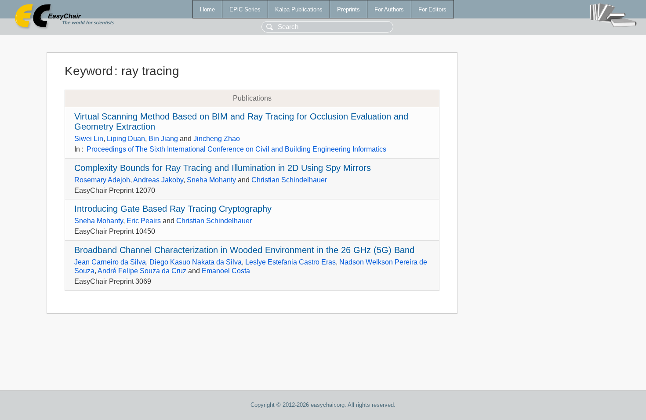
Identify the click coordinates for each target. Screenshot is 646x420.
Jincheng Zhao (216, 138)
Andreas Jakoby (158, 180)
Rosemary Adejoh (102, 180)
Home (207, 9)
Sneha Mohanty (211, 180)
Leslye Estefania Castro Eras (290, 262)
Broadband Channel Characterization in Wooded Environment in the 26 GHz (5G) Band (244, 250)
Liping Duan (126, 138)
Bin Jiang (163, 138)
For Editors (432, 9)
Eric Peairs (144, 220)
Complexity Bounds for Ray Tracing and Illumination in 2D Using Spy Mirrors (222, 168)
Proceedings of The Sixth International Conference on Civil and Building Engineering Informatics (236, 149)
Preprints (348, 9)
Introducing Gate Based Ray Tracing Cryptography (173, 209)
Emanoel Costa (226, 271)
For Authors (389, 9)
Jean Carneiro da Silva (110, 262)
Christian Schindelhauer (289, 180)
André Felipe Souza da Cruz (142, 271)
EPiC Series (245, 9)
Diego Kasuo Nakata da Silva (195, 262)
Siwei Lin (88, 138)
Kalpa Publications (299, 9)
